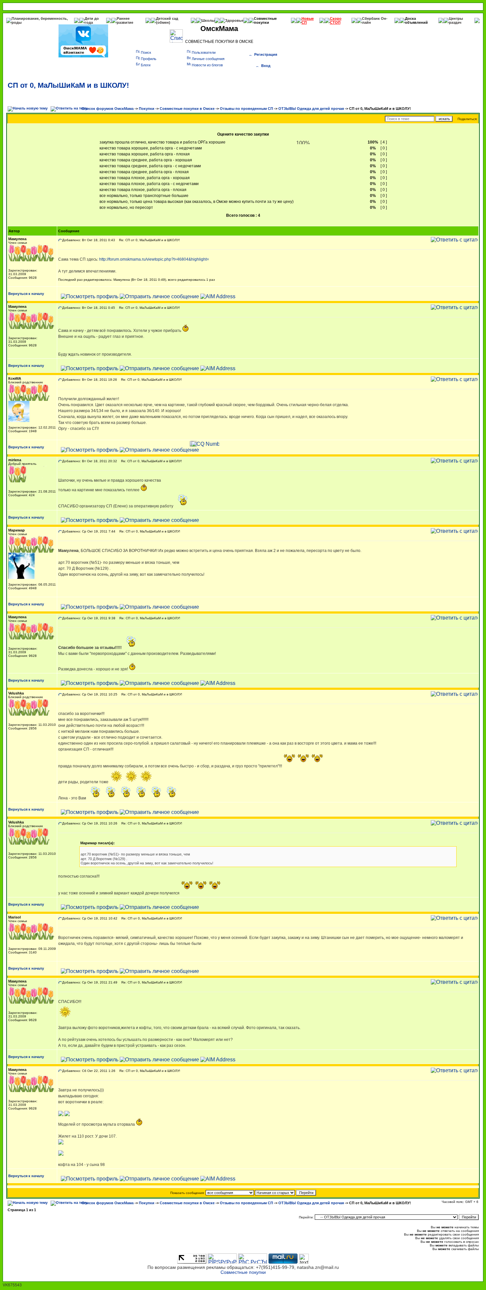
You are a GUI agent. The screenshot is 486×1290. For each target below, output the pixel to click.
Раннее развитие (125, 20)
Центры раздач (456, 20)
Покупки (146, 109)
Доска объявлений (416, 20)
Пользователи (204, 52)
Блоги (145, 65)
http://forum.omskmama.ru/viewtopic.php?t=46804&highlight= (154, 259)
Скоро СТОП (336, 20)
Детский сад (167, 18)
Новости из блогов (207, 65)
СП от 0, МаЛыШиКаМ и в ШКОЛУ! (68, 85)
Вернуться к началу (26, 294)
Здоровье (234, 20)
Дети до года (92, 20)
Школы (208, 20)
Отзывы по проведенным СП (246, 109)
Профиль (148, 59)
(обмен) (163, 22)
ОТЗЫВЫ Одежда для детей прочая (311, 109)
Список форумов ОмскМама (108, 109)
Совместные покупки (265, 20)
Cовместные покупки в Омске (187, 109)
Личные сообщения (208, 59)
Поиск (146, 52)
